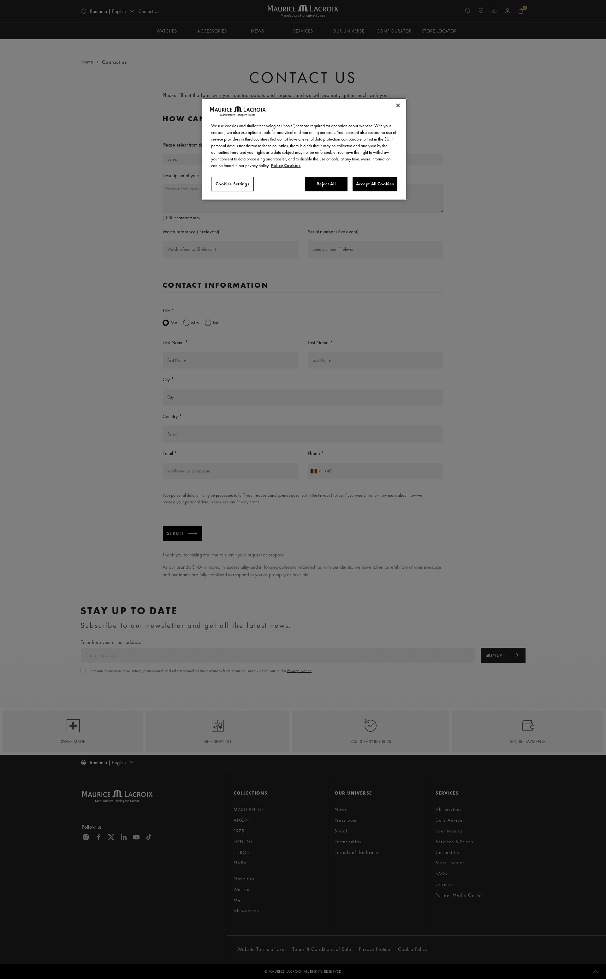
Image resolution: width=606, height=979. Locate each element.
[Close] (398, 105)
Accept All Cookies (375, 184)
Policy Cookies (285, 165)
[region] (304, 149)
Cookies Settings (232, 184)
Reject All (326, 184)
